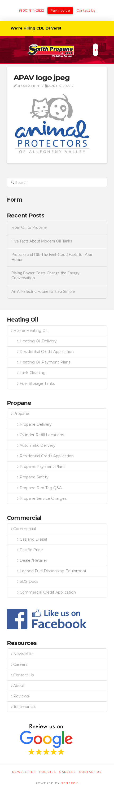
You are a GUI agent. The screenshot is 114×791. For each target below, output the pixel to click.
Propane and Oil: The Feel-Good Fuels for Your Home (51, 257)
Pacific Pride (31, 549)
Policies (47, 772)
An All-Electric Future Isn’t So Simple (43, 292)
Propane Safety (34, 477)
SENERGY (69, 783)
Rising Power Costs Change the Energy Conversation (45, 275)
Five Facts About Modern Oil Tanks (41, 241)
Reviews (21, 696)
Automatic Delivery (37, 445)
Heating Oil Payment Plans (45, 362)
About (19, 685)
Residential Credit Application (47, 351)
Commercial (24, 528)
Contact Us (85, 10)
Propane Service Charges (43, 498)
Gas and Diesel (33, 539)
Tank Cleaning (33, 372)
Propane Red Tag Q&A (41, 488)
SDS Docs (29, 581)
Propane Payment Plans (42, 466)
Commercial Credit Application (48, 592)
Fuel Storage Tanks (37, 383)
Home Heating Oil (30, 330)
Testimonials (24, 706)
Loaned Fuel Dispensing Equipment (53, 571)
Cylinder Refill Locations (42, 435)
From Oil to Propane (29, 228)
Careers (20, 664)
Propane (21, 413)
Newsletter (23, 653)
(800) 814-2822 (31, 10)
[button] (95, 49)
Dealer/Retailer (33, 560)
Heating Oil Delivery (38, 341)
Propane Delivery (36, 424)
